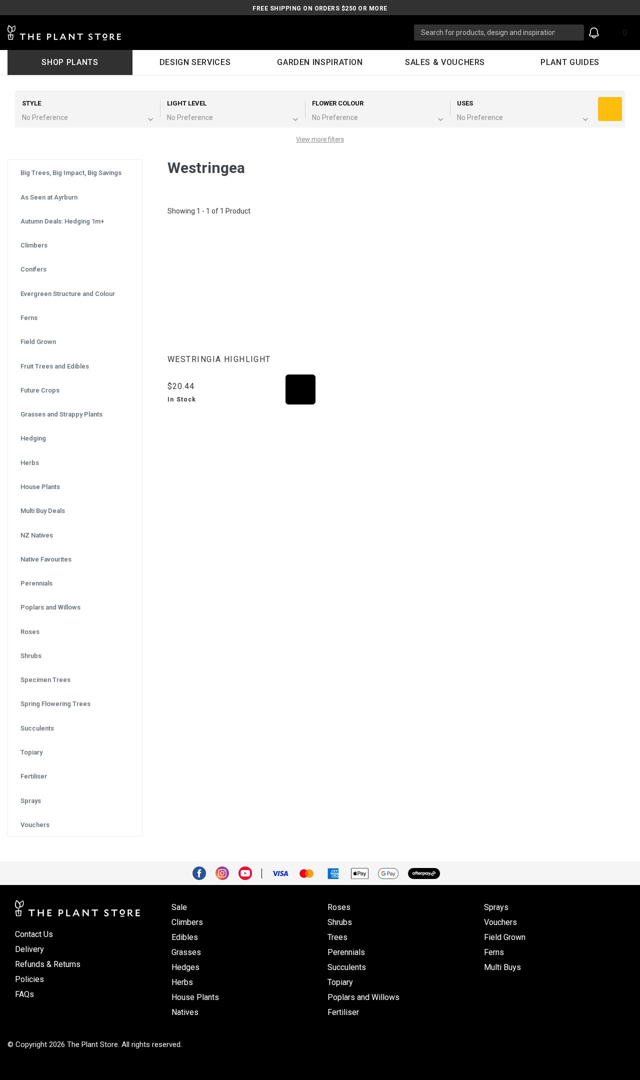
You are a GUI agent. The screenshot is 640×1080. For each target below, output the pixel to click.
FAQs (24, 994)
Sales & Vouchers (445, 62)
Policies (29, 979)
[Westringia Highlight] (242, 287)
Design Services (195, 62)
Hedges (186, 967)
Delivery (29, 949)
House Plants (195, 997)
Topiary (340, 982)
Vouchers (500, 922)
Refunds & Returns (47, 964)
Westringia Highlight (219, 359)
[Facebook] (203, 873)
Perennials (346, 952)
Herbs (182, 982)
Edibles (185, 937)
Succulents (347, 967)
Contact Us (34, 934)
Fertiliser (343, 1012)
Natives (185, 1012)
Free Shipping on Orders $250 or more (319, 8)
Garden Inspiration (320, 62)
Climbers (187, 922)
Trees (338, 937)
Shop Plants (70, 62)
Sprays (496, 907)
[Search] (610, 109)
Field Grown (505, 937)
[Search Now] (573, 32)
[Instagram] (226, 873)
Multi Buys (502, 967)
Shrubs (340, 922)
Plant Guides (570, 62)
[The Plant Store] (211, 32)
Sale (179, 907)
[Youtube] (249, 873)
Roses (339, 907)
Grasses (186, 952)
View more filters (320, 139)
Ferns (494, 952)
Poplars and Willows (364, 997)
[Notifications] (594, 33)
